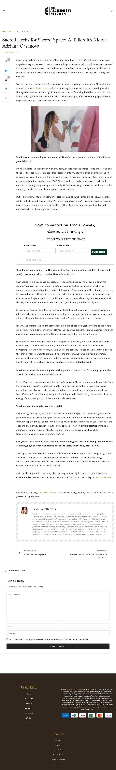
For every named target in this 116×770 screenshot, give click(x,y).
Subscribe (99, 252)
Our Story (29, 699)
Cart (29, 723)
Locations (29, 713)
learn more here (44, 88)
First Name (30, 245)
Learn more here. (103, 477)
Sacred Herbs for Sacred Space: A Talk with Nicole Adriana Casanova (54, 42)
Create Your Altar (46, 492)
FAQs (58, 745)
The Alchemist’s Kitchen (74, 689)
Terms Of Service (58, 760)
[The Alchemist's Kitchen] (58, 11)
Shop (29, 694)
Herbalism (6, 31)
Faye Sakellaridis (12, 53)
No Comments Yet (17, 571)
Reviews (58, 740)
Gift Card (29, 718)
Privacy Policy (58, 755)
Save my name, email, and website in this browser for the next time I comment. (49, 640)
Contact (58, 764)
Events (29, 704)
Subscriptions (58, 750)
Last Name (63, 245)
